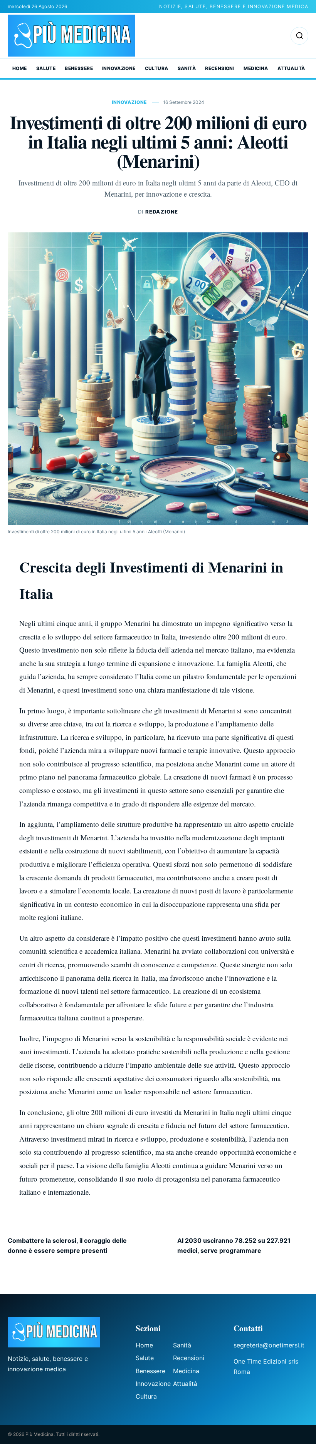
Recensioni (219, 68)
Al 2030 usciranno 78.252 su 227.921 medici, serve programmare (234, 1245)
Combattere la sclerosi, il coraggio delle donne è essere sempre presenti (67, 1245)
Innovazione (119, 68)
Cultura (156, 68)
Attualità (291, 68)
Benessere (79, 68)
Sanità (187, 68)
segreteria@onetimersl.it (269, 1345)
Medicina (256, 68)
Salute (46, 68)
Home (19, 68)
